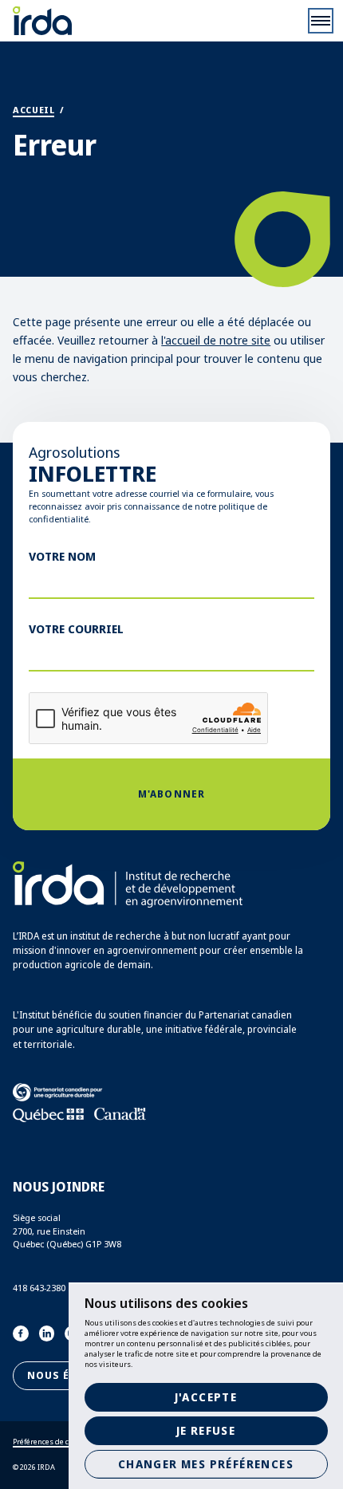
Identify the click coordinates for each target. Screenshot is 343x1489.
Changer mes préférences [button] (206, 1463)
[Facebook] (21, 1333)
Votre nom (62, 556)
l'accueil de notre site (215, 340)
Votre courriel (76, 628)
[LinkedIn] (47, 1333)
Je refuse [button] (206, 1430)
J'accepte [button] (206, 1396)
